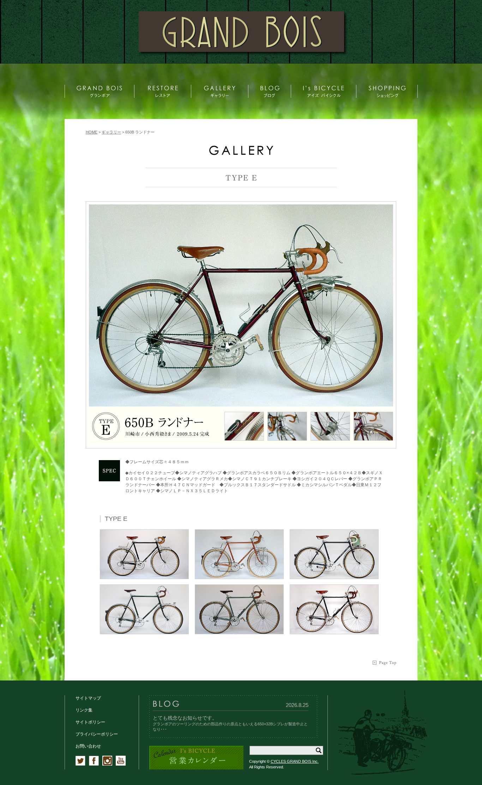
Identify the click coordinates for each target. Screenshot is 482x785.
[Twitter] (80, 764)
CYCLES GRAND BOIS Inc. (295, 761)
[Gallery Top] (241, 153)
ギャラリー (111, 132)
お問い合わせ (88, 746)
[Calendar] (196, 768)
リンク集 (84, 710)
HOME (91, 132)
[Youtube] (121, 764)
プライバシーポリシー (97, 734)
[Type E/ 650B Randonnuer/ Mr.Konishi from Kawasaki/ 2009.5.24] (241, 305)
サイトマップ (88, 698)
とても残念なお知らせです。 (185, 718)
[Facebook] (94, 764)
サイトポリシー (90, 722)
